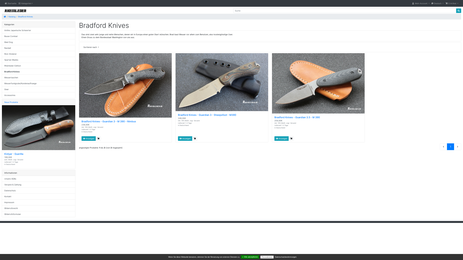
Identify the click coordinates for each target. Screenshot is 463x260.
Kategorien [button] (26, 3)
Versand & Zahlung (12, 184)
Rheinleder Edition (12, 66)
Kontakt (7, 196)
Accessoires (9, 95)
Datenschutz (10, 190)
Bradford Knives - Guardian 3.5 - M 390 (297, 117)
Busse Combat (11, 36)
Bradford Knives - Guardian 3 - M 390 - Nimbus (109, 121)
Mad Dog (8, 42)
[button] (420, 3)
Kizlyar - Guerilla (13, 154)
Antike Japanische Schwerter (17, 30)
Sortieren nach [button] (90, 47)
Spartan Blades (11, 60)
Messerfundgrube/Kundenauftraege (20, 83)
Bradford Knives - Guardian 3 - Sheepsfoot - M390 (207, 115)
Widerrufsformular (12, 214)
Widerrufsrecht (11, 208)
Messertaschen (11, 77)
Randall (7, 48)
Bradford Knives (25, 16)
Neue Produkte (11, 102)
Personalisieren (267, 257)
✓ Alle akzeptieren (250, 257)
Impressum (9, 202)
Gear (6, 89)
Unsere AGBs (10, 179)
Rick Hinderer (10, 54)
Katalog (12, 16)
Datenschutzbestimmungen (285, 257)
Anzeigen (89, 138)
